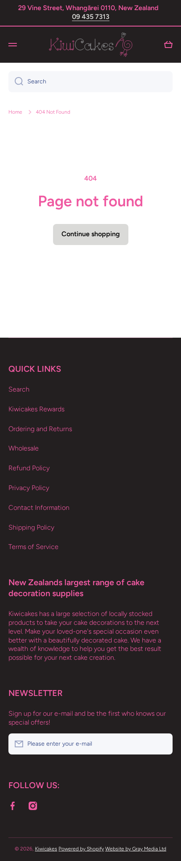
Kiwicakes (46, 849)
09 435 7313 (90, 17)
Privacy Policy (28, 488)
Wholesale (23, 448)
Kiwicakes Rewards (36, 409)
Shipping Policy (31, 527)
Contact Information (38, 508)
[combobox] (90, 81)
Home (15, 112)
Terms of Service (33, 547)
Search (18, 389)
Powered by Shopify (81, 849)
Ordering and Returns (40, 429)
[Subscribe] (162, 743)
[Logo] (90, 44)
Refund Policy (29, 468)
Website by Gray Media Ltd (135, 849)
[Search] (15, 81)
